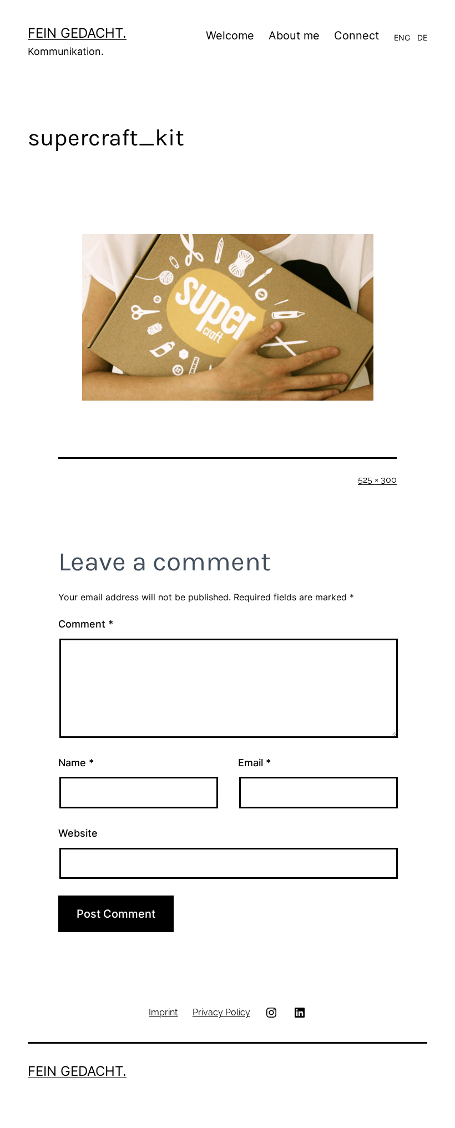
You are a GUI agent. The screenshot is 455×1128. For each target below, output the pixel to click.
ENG (402, 37)
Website (78, 833)
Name (76, 762)
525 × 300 (377, 479)
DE (422, 37)
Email (254, 762)
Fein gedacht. (77, 33)
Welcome (230, 35)
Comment (85, 624)
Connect (356, 35)
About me (294, 35)
